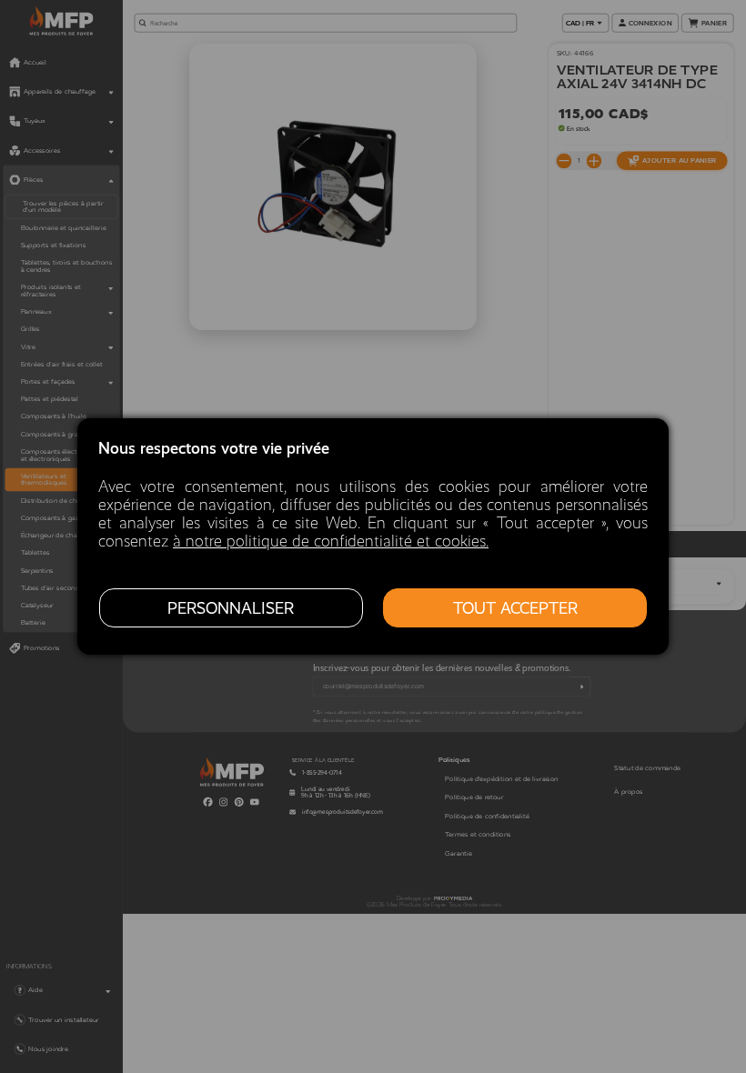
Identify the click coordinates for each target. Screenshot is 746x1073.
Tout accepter (515, 608)
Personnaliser (230, 608)
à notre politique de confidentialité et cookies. (331, 541)
